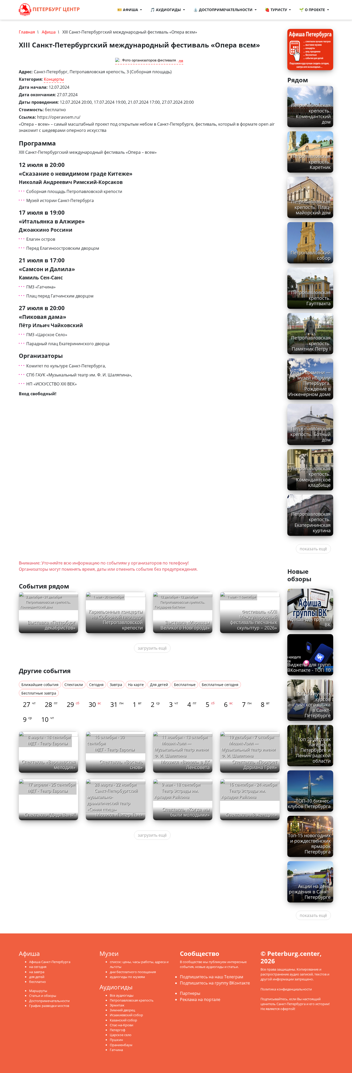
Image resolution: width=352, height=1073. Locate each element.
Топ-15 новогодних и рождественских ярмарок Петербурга (309, 843)
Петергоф (117, 1030)
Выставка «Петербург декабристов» (51, 625)
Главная (27, 32)
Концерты (54, 79)
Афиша (49, 32)
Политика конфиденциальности (286, 989)
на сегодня (37, 966)
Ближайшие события (39, 684)
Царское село (120, 1034)
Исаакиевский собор (126, 1015)
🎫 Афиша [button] (128, 9)
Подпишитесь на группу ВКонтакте (215, 983)
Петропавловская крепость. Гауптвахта (311, 297)
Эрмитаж (117, 1005)
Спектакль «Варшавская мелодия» (48, 764)
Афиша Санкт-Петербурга (49, 961)
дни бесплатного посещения (133, 972)
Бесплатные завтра (38, 693)
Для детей (159, 684)
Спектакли (73, 684)
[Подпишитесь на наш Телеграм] (95, 10)
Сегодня (96, 684)
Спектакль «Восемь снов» (121, 764)
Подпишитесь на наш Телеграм (211, 977)
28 (51, 704)
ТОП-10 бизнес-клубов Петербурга (309, 803)
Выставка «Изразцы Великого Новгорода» (185, 625)
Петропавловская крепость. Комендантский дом (311, 113)
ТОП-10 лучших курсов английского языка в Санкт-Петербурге (309, 705)
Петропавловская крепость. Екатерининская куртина (311, 522)
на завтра (36, 972)
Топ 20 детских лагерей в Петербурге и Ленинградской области (313, 750)
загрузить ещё (152, 648)
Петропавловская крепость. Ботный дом (310, 433)
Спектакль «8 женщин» (251, 815)
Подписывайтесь (274, 999)
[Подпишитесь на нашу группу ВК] (101, 10)
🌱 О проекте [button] (312, 9)
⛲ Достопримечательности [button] (223, 9)
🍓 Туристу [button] (276, 9)
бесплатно (37, 981)
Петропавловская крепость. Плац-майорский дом (311, 206)
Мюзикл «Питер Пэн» (119, 815)
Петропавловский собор (311, 255)
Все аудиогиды (121, 995)
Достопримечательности (49, 1000)
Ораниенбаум (121, 1045)
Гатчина (116, 1049)
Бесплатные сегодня (220, 684)
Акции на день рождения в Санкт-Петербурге (310, 891)
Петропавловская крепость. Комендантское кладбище (311, 476)
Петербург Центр (55, 9)
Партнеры (190, 993)
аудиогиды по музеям (127, 976)
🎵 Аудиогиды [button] (166, 9)
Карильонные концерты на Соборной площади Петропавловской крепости (115, 619)
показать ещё (313, 549)
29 (73, 704)
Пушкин (116, 1039)
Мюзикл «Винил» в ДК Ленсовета (185, 764)
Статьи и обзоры (42, 995)
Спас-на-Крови (121, 1025)
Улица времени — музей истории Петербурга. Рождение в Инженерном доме (309, 383)
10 (47, 719)
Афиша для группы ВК (309, 622)
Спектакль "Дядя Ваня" (50, 815)
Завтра (116, 684)
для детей (36, 976)
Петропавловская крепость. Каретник (311, 161)
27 (29, 704)
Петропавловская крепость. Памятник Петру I (311, 343)
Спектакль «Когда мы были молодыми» (186, 812)
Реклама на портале (200, 999)
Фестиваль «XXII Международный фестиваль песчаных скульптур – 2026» (253, 619)
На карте (136, 684)
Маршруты (38, 990)
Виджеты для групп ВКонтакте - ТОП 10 (309, 667)
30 (95, 704)
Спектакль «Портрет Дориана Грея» (254, 764)
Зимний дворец (122, 1010)
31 (116, 704)
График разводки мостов (49, 1005)
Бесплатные (185, 684)
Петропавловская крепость (132, 1000)
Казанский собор (123, 1020)
